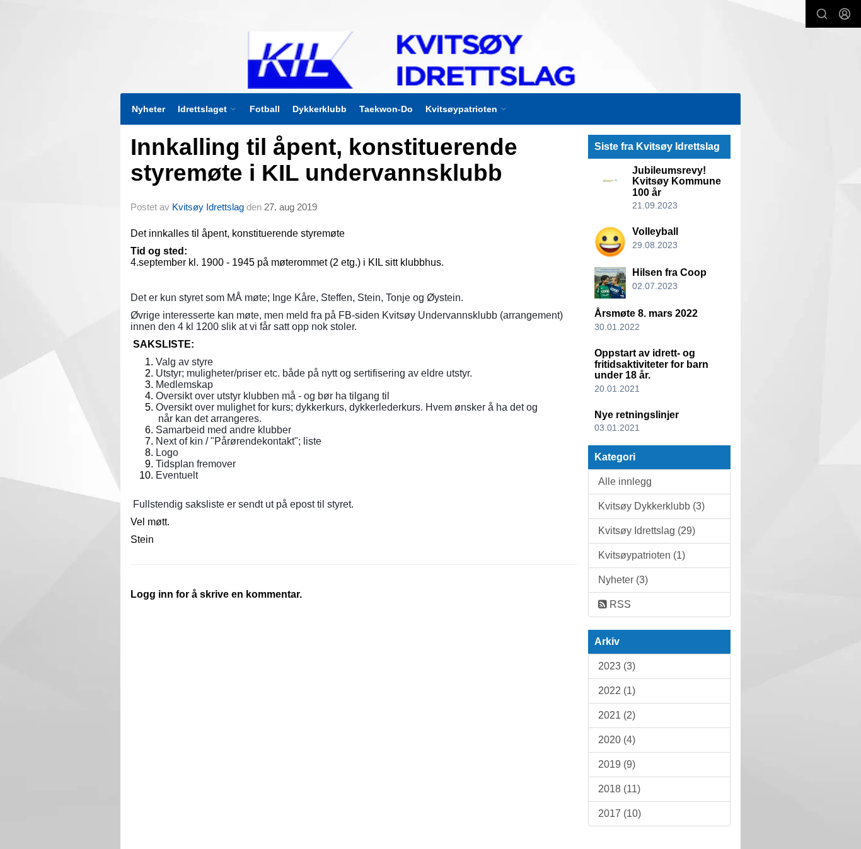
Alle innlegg (625, 481)
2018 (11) (619, 788)
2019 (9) (616, 764)
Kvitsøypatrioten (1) (641, 555)
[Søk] (822, 14)
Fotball (265, 109)
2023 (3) (616, 666)
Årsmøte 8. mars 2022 (646, 313)
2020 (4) (616, 739)
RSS (619, 604)
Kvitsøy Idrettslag (208, 207)
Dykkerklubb (319, 109)
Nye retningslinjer (636, 414)
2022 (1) (616, 690)
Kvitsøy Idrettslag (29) (646, 530)
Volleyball (655, 231)
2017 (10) (619, 813)
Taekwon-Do (386, 109)
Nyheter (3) (623, 579)
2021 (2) (616, 715)
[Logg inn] (844, 14)
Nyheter (148, 109)
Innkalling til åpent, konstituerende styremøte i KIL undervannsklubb (323, 160)
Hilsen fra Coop (669, 272)
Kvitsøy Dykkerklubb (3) (651, 506)
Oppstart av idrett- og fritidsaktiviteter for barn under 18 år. (651, 364)
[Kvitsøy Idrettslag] (437, 60)
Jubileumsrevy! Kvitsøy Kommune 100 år (676, 181)
